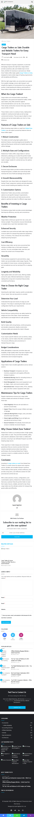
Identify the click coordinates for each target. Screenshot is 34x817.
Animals (4, 732)
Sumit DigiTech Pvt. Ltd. (20, 806)
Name (3, 597)
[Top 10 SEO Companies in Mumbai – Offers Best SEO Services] (5, 682)
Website (3, 609)
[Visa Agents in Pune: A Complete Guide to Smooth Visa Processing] (6, 756)
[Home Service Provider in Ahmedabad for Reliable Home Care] (17, 756)
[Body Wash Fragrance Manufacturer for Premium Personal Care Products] (17, 762)
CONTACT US (17, 707)
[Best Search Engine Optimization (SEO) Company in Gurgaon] (5, 675)
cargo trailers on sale (14, 463)
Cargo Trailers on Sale (26, 73)
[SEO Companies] (8, 1)
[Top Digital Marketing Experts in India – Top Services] (5, 668)
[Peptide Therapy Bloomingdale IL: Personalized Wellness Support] (17, 748)
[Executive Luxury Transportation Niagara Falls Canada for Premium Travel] (6, 749)
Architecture (5, 737)
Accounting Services (7, 727)
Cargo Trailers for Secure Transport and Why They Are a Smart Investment (8, 562)
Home (4, 41)
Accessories (5, 722)
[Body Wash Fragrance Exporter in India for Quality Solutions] (28, 762)
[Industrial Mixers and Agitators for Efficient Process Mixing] (28, 756)
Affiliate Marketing (6, 730)
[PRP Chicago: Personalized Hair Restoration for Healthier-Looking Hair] (28, 748)
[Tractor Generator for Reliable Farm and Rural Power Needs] (6, 762)
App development (6, 735)
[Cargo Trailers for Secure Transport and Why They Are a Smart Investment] (8, 553)
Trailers (8, 41)
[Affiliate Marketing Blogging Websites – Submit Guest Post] (5, 653)
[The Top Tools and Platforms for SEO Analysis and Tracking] (5, 661)
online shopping (7, 725)
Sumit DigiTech (7, 57)
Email (3, 603)
